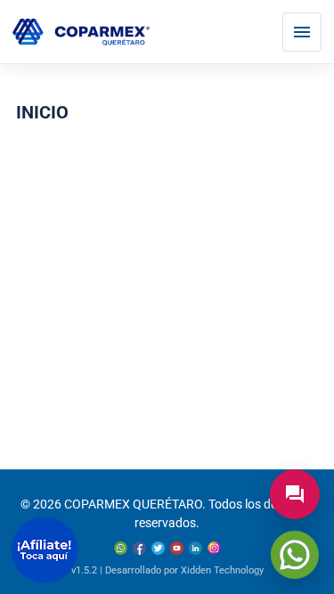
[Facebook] (139, 548)
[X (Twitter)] (158, 548)
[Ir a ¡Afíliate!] (44, 550)
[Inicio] (81, 32)
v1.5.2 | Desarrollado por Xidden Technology (167, 570)
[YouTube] (176, 548)
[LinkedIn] (195, 548)
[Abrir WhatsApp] (295, 555)
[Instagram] (214, 548)
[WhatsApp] (120, 548)
